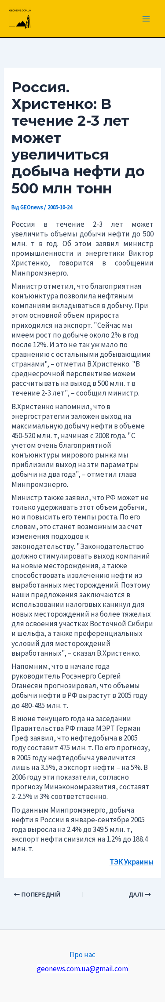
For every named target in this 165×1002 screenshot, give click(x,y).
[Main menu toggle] (146, 19)
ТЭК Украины (132, 862)
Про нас (82, 954)
